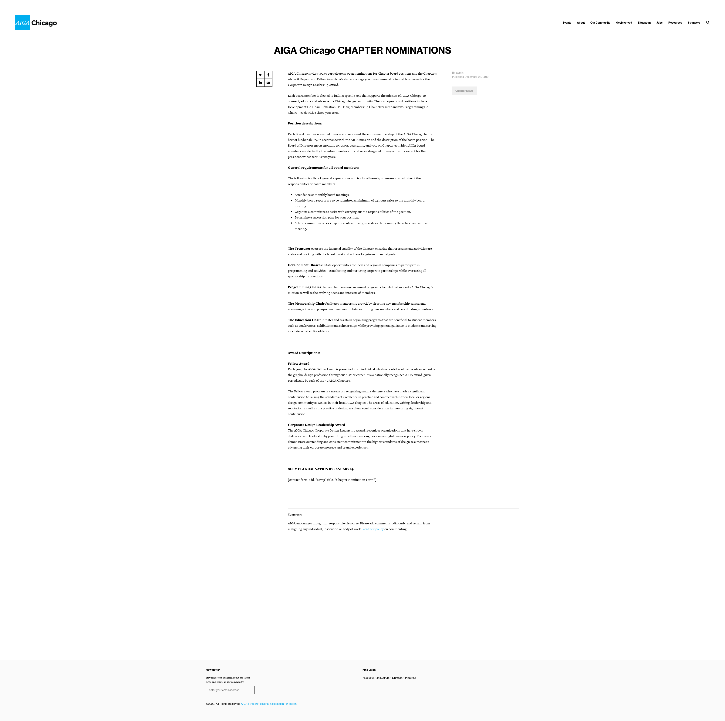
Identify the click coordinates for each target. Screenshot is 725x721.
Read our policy (373, 529)
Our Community (600, 22)
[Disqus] (362, 583)
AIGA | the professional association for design (269, 704)
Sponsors (694, 22)
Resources (675, 22)
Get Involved (624, 22)
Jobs (659, 22)
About (581, 22)
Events (567, 22)
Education (644, 22)
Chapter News (464, 91)
